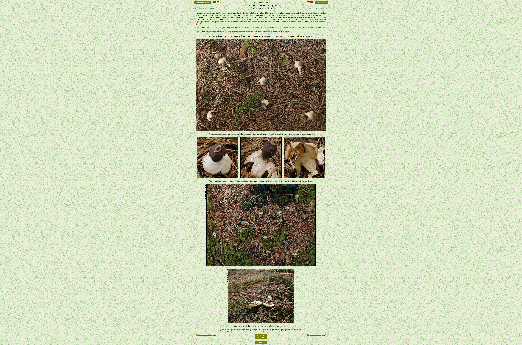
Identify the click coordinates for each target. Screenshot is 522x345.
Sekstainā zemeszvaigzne (206, 8)
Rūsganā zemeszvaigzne (316, 8)
